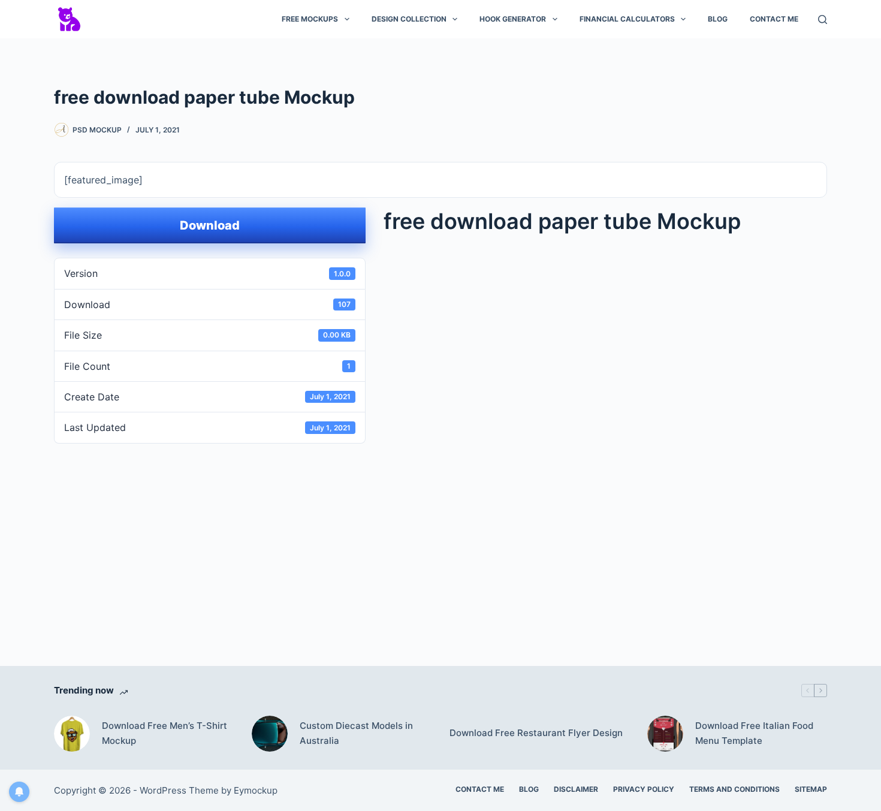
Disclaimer (576, 789)
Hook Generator (512, 18)
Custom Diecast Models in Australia (356, 733)
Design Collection (409, 18)
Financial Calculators (627, 18)
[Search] (822, 19)
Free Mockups (310, 18)
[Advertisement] (440, 537)
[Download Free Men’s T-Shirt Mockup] (72, 734)
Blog (718, 18)
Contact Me (774, 18)
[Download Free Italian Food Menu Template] (665, 734)
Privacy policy (643, 789)
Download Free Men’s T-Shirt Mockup (164, 733)
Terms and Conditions (734, 789)
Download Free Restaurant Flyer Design (536, 732)
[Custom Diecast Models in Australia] (270, 734)
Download (210, 225)
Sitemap (811, 789)
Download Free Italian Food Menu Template (754, 733)
